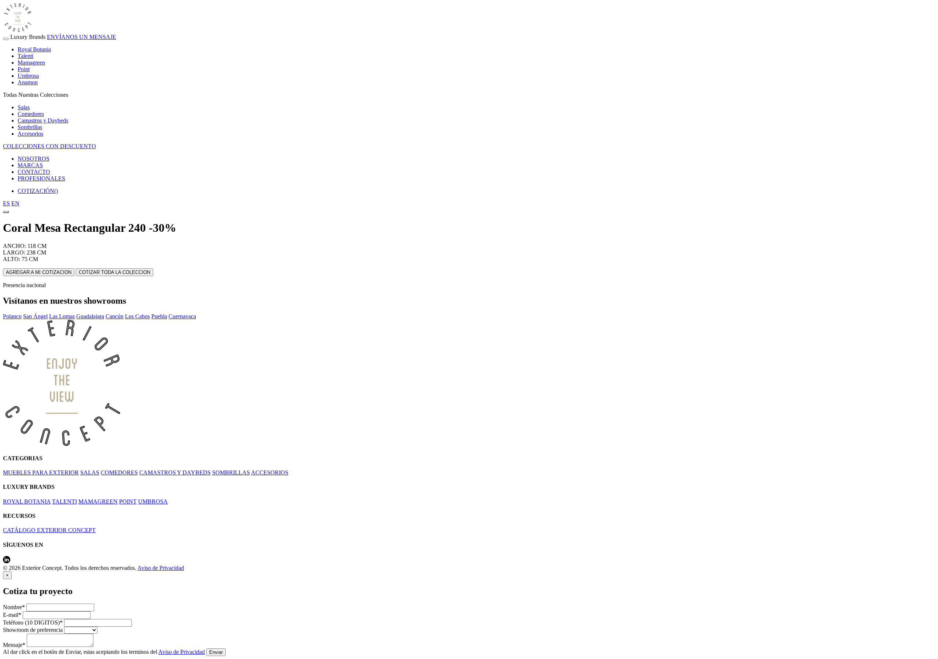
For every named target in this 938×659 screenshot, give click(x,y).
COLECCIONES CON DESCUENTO (49, 146)
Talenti (25, 56)
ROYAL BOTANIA (27, 501)
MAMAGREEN (98, 501)
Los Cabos (137, 316)
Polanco (12, 316)
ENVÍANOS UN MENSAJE (81, 37)
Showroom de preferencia (33, 630)
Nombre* (14, 607)
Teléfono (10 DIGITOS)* (33, 622)
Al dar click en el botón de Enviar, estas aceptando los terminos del (104, 652)
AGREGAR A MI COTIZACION (38, 272)
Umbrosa (28, 76)
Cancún (114, 316)
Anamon (28, 82)
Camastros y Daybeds (43, 120)
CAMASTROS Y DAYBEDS (175, 472)
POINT (128, 501)
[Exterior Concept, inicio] (61, 444)
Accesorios (30, 134)
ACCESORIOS (269, 472)
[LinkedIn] (6, 561)
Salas (24, 107)
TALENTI (64, 501)
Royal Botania (34, 49)
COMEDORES (119, 472)
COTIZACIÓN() (38, 191)
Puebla (159, 316)
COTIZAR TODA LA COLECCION (114, 272)
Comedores (31, 114)
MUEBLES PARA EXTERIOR (41, 472)
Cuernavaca (182, 316)
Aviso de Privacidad (160, 568)
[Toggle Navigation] (6, 39)
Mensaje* (14, 645)
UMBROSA (153, 501)
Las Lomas (62, 316)
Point (24, 69)
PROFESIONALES (41, 178)
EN (15, 203)
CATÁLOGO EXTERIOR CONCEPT (49, 530)
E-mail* (12, 615)
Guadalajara (90, 316)
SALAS (89, 472)
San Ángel (35, 316)
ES (6, 203)
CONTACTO (34, 172)
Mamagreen (31, 62)
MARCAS (30, 165)
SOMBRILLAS (231, 472)
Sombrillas (30, 127)
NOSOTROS (33, 158)
